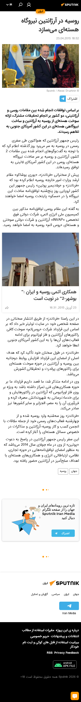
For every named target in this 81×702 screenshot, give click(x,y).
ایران (66, 594)
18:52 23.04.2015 (67, 39)
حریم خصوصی (39, 636)
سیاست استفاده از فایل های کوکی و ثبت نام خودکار (51, 644)
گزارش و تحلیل (39, 594)
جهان (74, 471)
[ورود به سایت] (29, 4)
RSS (50, 653)
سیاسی (56, 594)
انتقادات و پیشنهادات (65, 636)
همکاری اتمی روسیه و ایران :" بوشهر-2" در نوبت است (48, 295)
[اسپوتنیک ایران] (70, 7)
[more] (7, 308)
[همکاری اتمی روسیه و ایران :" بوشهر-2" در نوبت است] (40, 259)
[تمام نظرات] (75, 696)
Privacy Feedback (66, 653)
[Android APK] (65, 665)
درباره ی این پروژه (67, 630)
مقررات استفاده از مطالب (38, 630)
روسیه (63, 471)
